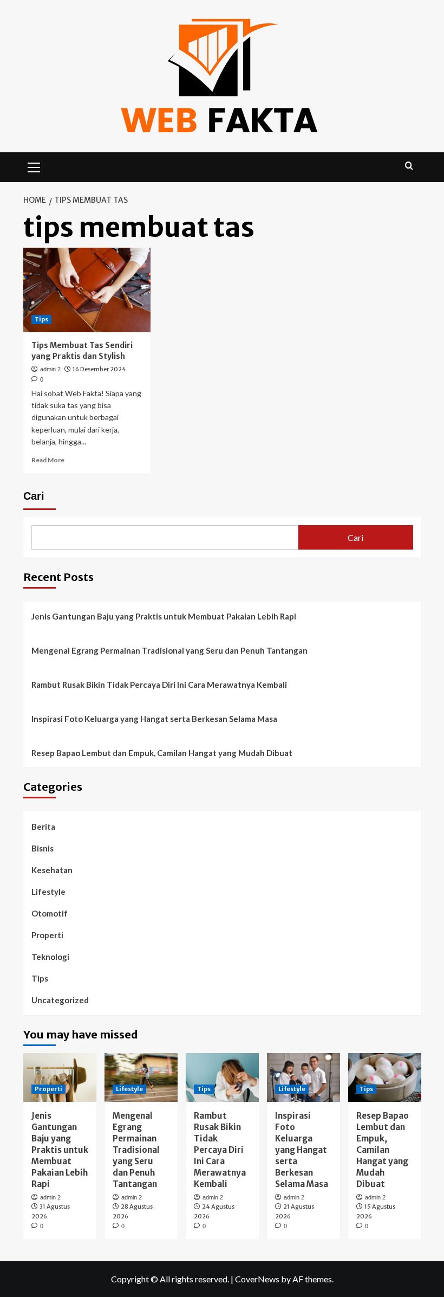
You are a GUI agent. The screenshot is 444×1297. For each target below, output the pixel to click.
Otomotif (49, 913)
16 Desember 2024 (99, 369)
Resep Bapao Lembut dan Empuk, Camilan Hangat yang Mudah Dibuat (161, 753)
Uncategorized (60, 1000)
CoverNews (257, 1279)
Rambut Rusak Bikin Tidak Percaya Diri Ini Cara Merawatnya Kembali (159, 684)
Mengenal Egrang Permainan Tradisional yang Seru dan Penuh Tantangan (169, 650)
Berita (43, 826)
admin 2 (50, 369)
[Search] (409, 166)
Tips (41, 319)
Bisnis (42, 848)
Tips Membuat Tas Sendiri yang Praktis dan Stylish (82, 350)
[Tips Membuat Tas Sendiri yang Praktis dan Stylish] (87, 290)
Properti (47, 935)
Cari (33, 496)
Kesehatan (52, 870)
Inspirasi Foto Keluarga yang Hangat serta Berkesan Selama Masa (154, 719)
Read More (47, 460)
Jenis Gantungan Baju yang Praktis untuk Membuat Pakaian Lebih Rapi (163, 616)
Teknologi (50, 957)
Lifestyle (48, 891)
